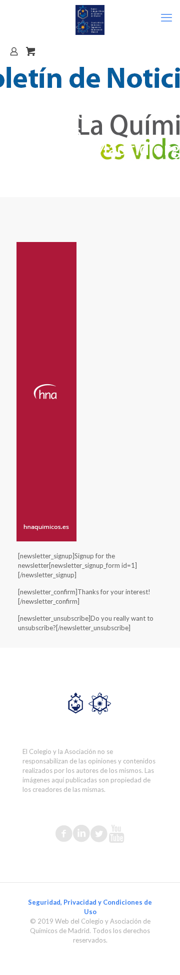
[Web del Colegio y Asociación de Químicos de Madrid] (90, 20)
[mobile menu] (166, 17)
